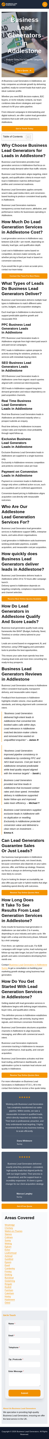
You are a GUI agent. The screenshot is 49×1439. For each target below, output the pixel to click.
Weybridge (10, 1225)
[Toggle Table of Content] (27, 137)
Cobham (9, 1237)
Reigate (8, 1284)
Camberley (10, 1268)
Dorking (8, 1275)
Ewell (7, 1265)
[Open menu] (44, 4)
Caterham (9, 1293)
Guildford (9, 1259)
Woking (8, 1244)
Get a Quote (22, 70)
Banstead (9, 1278)
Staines (8, 1234)
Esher (7, 1250)
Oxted (7, 1303)
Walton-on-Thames (13, 1231)
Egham (8, 1247)
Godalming (10, 1281)
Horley (8, 1296)
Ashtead (8, 1256)
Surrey (8, 1240)
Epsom (8, 1262)
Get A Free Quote (24, 1206)
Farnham (9, 1290)
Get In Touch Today (24, 129)
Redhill (8, 1287)
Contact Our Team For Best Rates (24, 276)
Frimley (8, 1271)
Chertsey (9, 1228)
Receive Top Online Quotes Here (24, 893)
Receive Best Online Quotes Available (24, 599)
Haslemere (10, 1299)
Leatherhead (10, 1253)
